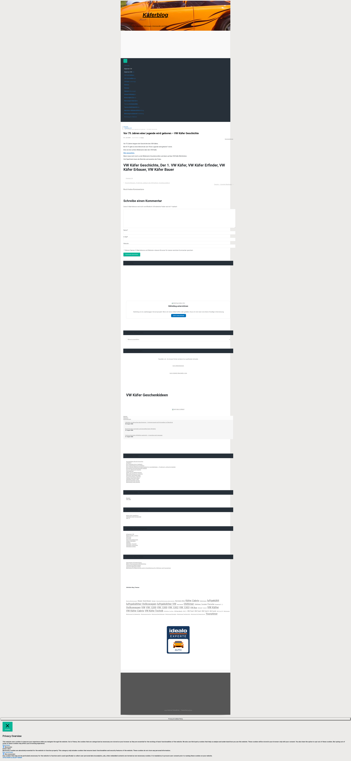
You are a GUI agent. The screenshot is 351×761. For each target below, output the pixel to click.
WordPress (189, 710)
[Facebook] (128, 13)
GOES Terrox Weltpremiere (134, 472)
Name (125, 230)
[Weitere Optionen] (232, 180)
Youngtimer (212, 613)
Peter (142, 137)
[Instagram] (135, 13)
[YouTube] (138, 13)
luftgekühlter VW (166, 604)
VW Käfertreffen (131, 546)
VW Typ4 (197, 611)
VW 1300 (162, 607)
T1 (222, 604)
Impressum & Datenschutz (134, 562)
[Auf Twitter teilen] (222, 180)
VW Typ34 (213, 611)
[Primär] (125, 61)
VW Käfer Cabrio (135, 610)
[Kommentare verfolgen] (124, 195)
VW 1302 (128, 499)
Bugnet (128, 498)
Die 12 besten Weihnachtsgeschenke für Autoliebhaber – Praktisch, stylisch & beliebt (151, 467)
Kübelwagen (203, 601)
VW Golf (200, 608)
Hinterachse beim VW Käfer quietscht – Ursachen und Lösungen (143, 435)
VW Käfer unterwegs (132, 545)
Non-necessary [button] (8, 752)
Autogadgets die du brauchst (134, 461)
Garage (154, 601)
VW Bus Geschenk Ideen (133, 478)
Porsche (128, 538)
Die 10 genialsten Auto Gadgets (135, 465)
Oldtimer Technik (201, 604)
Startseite (125, 126)
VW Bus (128, 542)
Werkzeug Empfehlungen (158, 614)
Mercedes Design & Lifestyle (134, 474)
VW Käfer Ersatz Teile (132, 479)
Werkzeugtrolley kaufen (133, 482)
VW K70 (205, 608)
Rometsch (218, 604)
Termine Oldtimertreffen (133, 566)
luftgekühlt (213, 600)
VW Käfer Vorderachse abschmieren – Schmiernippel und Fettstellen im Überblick (149, 422)
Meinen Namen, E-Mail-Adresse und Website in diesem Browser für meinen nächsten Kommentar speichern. (159, 250)
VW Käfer (213, 607)
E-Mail (125, 237)
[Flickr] (141, 13)
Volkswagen (133, 607)
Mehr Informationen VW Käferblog (136, 564)
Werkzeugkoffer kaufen (133, 480)
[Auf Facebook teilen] (224, 180)
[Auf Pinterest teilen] (227, 180)
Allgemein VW (128, 128)
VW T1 (185, 611)
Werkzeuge (227, 611)
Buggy (140, 601)
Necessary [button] (6, 745)
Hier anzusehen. (129, 153)
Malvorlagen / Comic (132, 535)
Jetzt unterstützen (178, 315)
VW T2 (128, 518)
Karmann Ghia (180, 601)
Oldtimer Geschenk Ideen (133, 475)
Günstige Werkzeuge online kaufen (165, 601)
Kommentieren (229, 139)
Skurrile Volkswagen (132, 539)
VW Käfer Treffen (168, 611)
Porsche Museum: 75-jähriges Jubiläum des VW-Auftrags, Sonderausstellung (147, 183)
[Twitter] (131, 13)
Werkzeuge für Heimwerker (133, 614)
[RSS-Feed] (125, 13)
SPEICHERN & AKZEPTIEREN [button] (12, 757)
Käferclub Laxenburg (132, 515)
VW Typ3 (190, 611)
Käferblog (155, 15)
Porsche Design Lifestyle (133, 476)
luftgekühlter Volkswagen (141, 603)
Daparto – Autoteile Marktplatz (223, 184)
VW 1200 (151, 607)
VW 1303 (184, 607)
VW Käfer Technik (131, 544)
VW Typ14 (205, 611)
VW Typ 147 (220, 611)
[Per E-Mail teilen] (230, 180)
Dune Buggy (147, 601)
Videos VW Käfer (131, 541)
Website (126, 243)
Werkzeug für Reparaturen (198, 614)
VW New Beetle (178, 611)
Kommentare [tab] (127, 419)
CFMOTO (128, 463)
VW (143, 607)
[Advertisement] (175, 44)
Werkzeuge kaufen (146, 614)
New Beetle (180, 604)
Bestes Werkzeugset (131, 601)
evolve (165, 710)
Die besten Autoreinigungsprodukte (136, 468)
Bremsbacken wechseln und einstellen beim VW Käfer (140, 429)
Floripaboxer (130, 471)
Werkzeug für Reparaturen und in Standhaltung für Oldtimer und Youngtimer (148, 568)
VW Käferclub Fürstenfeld (133, 517)
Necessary (8, 747)
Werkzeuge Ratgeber (170, 614)
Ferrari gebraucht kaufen (133, 469)
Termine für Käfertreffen (133, 565)
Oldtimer (128, 537)
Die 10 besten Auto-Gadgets (134, 464)
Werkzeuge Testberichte (183, 614)
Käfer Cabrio (192, 600)
